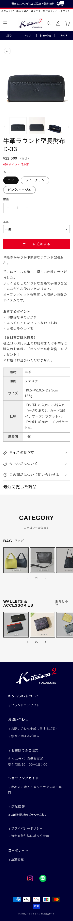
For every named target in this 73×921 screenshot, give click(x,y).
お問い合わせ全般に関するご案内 (35, 728)
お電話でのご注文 (24, 750)
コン (11, 180)
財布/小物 (45, 35)
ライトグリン (35, 180)
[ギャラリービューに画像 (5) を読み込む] (55, 125)
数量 (6, 199)
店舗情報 (18, 807)
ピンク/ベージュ (19, 189)
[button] (5, 23)
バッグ (27, 35)
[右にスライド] (68, 126)
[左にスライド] (4, 126)
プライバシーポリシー (27, 828)
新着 (9, 35)
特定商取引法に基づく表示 (30, 836)
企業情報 (17, 859)
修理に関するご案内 (25, 736)
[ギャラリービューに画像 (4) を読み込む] (36, 125)
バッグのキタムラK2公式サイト (41, 914)
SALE (63, 35)
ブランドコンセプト (25, 705)
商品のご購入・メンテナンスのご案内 (35, 789)
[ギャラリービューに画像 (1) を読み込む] (18, 125)
